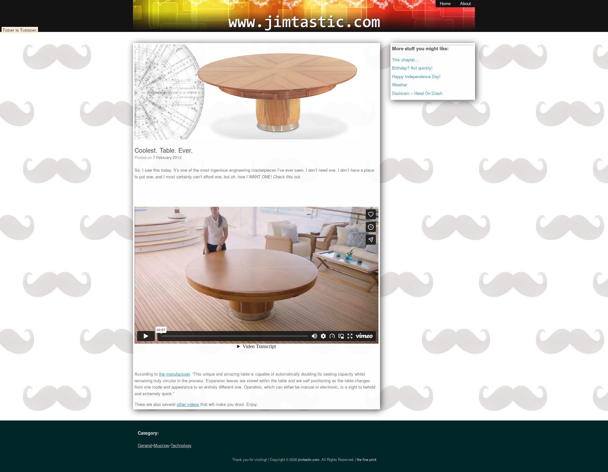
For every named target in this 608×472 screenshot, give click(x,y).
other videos (188, 404)
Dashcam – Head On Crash (417, 93)
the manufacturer (174, 374)
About (465, 3)
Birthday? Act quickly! (412, 68)
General (145, 445)
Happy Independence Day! (416, 76)
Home (445, 3)
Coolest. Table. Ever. (164, 150)
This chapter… (405, 60)
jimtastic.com (309, 459)
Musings (161, 445)
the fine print (366, 459)
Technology (181, 445)
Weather (399, 85)
